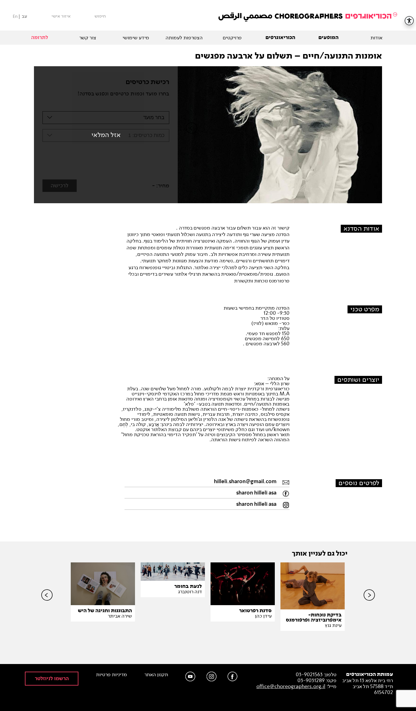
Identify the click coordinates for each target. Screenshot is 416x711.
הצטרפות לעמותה (184, 37)
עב (24, 16)
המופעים (328, 37)
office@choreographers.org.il (290, 686)
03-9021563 (309, 674)
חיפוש (100, 16)
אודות (376, 37)
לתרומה (39, 37)
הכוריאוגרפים (280, 37)
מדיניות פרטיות (111, 675)
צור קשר (87, 37)
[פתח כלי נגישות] (409, 20)
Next (368, 137)
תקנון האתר (156, 675)
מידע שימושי (136, 37)
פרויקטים (232, 37)
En (15, 16)
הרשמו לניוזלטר (52, 678)
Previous (191, 137)
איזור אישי (61, 16)
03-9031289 (311, 680)
